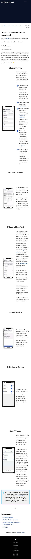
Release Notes (7, 26)
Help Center (15, 542)
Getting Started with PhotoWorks (11, 522)
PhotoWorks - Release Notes (10, 520)
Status (25, 1)
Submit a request (21, 532)
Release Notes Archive (17, 26)
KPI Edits (5, 527)
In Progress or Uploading (23, 115)
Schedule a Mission (8, 517)
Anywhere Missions (21, 495)
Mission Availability (24, 263)
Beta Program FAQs (8, 524)
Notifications (22, 106)
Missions (23, 145)
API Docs (15, 547)
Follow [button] (26, 25)
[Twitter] (14, 554)
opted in (8, 38)
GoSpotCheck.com (15, 550)
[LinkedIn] (17, 554)
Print (28, 27)
